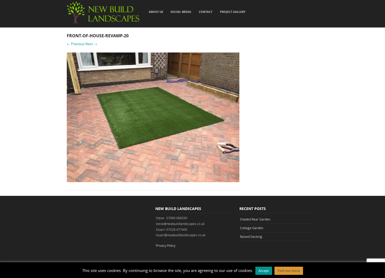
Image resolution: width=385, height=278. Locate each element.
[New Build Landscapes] (103, 23)
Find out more (289, 270)
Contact (205, 12)
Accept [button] (263, 270)
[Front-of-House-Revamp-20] (153, 180)
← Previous (76, 43)
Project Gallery (232, 12)
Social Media (180, 12)
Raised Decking (251, 236)
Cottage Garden (251, 228)
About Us (156, 12)
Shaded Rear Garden (255, 219)
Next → (91, 43)
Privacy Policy (165, 245)
